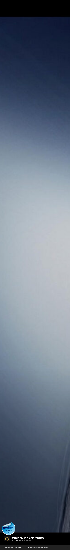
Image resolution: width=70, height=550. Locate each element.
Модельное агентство (28, 538)
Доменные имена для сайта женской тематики (37, 547)
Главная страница (8, 547)
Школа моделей (19, 547)
